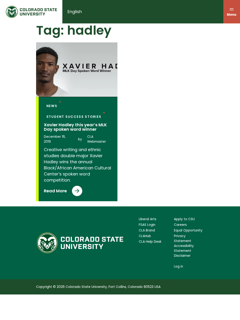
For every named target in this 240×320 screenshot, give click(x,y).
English (75, 12)
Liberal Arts (147, 219)
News (51, 106)
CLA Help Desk (150, 241)
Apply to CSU (184, 219)
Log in (178, 266)
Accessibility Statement (184, 248)
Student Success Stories (73, 117)
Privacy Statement (182, 238)
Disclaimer (182, 255)
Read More (55, 192)
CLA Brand (147, 230)
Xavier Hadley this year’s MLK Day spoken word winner (75, 127)
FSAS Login (147, 225)
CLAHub (145, 236)
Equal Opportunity (188, 230)
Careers (180, 225)
